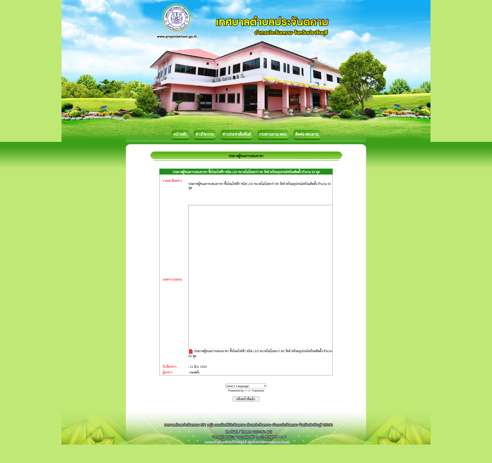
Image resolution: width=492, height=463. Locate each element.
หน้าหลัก (180, 134)
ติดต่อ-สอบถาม (307, 134)
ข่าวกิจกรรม (204, 134)
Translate (258, 390)
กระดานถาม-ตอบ (273, 134)
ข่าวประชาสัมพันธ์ (236, 134)
